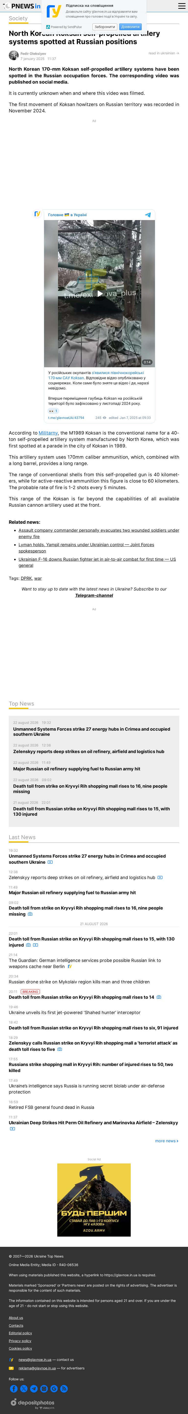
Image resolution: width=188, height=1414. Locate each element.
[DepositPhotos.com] (33, 1404)
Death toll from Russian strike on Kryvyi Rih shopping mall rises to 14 (82, 994)
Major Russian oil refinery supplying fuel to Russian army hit (72, 890)
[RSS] (64, 1389)
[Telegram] (34, 1389)
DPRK (26, 578)
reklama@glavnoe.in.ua (37, 1368)
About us (16, 1318)
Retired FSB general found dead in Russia (51, 1105)
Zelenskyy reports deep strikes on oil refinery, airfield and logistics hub (82, 875)
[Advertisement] (94, 164)
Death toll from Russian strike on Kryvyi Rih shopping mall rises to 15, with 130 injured (92, 939)
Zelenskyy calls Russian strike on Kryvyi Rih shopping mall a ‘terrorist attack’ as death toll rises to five (93, 1044)
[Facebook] (14, 1389)
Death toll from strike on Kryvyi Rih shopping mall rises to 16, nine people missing (86, 909)
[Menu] (182, 6)
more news (165, 1140)
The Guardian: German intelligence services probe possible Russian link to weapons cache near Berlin (85, 961)
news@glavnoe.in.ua (35, 1359)
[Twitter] (24, 1389)
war (38, 578)
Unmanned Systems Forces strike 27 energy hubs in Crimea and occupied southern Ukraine (87, 856)
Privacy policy (20, 1341)
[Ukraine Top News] (26, 7)
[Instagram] (44, 1389)
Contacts (16, 1325)
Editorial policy (20, 1333)
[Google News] (54, 1389)
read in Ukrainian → (164, 53)
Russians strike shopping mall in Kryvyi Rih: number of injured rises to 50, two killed (91, 1065)
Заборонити (105, 26)
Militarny (48, 433)
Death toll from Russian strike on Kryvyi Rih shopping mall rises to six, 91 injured (93, 1025)
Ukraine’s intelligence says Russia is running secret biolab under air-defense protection (86, 1086)
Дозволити (130, 26)
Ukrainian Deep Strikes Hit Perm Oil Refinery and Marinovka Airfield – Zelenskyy (93, 1120)
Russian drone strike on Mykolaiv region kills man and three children (79, 979)
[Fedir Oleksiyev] (14, 59)
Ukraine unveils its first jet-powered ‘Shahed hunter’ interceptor (75, 1010)
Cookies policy (20, 1348)
